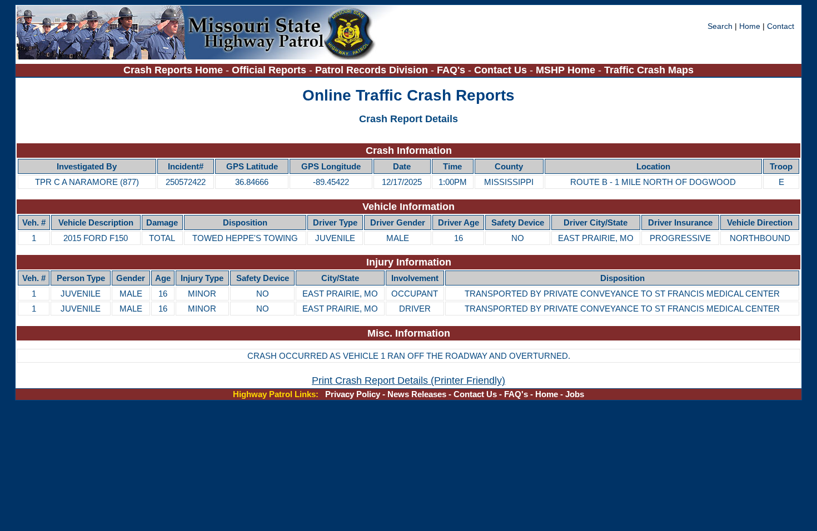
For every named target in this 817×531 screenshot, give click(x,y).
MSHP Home (565, 70)
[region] (408, 166)
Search (721, 26)
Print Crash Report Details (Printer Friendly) (408, 380)
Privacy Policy (352, 394)
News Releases (416, 394)
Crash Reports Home (173, 70)
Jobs (574, 394)
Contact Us (500, 70)
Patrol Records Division (371, 70)
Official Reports (269, 70)
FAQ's (451, 70)
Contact (780, 26)
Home (750, 26)
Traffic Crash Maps (649, 70)
